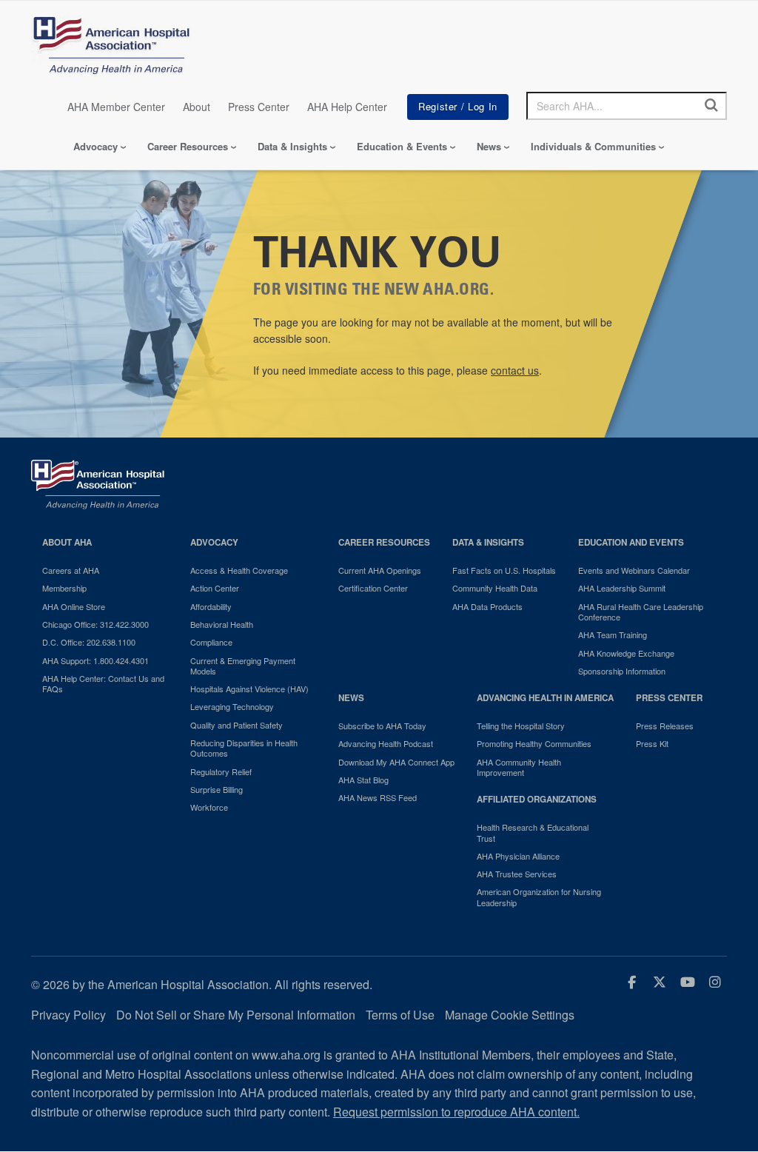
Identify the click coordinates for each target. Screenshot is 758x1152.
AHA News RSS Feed (377, 797)
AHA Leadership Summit (621, 588)
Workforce (209, 807)
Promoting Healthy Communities (534, 743)
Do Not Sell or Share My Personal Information (235, 1014)
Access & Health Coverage (239, 570)
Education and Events (631, 542)
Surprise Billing (216, 789)
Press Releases (665, 725)
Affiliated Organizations (537, 799)
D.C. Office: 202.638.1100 (88, 642)
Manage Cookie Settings (509, 1014)
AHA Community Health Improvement (519, 767)
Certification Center (373, 588)
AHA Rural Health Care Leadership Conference (640, 612)
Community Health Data (494, 588)
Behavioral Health (221, 624)
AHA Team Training (612, 634)
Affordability (211, 606)
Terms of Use (400, 1014)
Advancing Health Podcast (385, 743)
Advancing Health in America (545, 697)
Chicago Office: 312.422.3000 (95, 624)
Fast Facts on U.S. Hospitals (504, 570)
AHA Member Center (116, 106)
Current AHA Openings (379, 570)
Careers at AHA (70, 570)
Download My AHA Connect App (396, 762)
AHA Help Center (347, 106)
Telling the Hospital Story (521, 725)
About (196, 106)
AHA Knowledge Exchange (626, 653)
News (489, 146)
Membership (64, 588)
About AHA (67, 542)
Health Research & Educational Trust (532, 832)
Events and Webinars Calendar (634, 570)
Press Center (258, 106)
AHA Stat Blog (363, 779)
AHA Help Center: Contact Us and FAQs (103, 683)
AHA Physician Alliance (518, 856)
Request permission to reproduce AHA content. (456, 1111)
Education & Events (402, 146)
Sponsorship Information (621, 671)
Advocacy (95, 146)
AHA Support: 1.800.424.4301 (95, 660)
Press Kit (652, 743)
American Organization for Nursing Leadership (539, 897)
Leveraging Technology (232, 706)
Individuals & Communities (593, 146)
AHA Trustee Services (517, 873)
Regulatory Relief (221, 771)
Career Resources (187, 146)
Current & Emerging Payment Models (242, 666)
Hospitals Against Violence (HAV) (249, 688)
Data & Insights (292, 146)
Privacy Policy (68, 1014)
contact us (515, 370)
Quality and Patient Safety (236, 725)
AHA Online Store (73, 606)
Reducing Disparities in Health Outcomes (244, 748)
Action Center (214, 588)
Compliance (211, 642)
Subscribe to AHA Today (382, 725)
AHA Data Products (487, 606)
